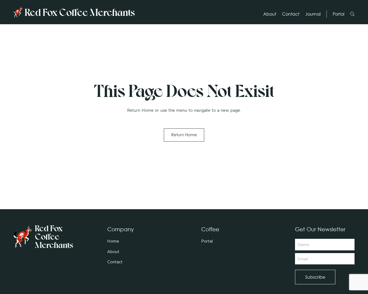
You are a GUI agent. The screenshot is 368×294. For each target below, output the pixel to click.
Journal (313, 14)
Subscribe (315, 277)
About (269, 14)
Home (113, 241)
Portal (338, 14)
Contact (290, 14)
